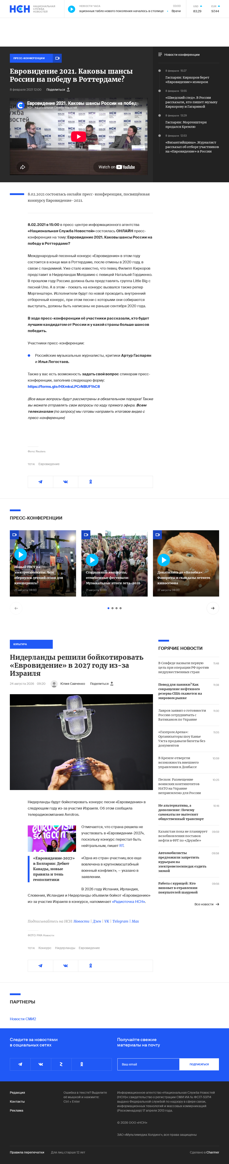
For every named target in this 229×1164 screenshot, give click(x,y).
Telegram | (122, 921)
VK (106, 921)
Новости (81, 921)
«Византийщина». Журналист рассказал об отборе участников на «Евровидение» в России (192, 146)
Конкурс (44, 948)
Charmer (212, 1152)
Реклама (16, 1110)
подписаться (199, 1064)
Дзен (97, 921)
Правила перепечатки (27, 1152)
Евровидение (48, 464)
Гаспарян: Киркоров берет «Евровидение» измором (187, 79)
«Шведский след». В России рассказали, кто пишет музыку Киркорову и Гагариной (191, 102)
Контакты (17, 1102)
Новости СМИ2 (23, 1019)
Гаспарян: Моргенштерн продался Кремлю (186, 124)
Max (135, 921)
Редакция (17, 1093)
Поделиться (56, 90)
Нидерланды (65, 948)
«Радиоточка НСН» (128, 901)
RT (121, 845)
